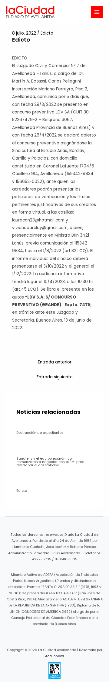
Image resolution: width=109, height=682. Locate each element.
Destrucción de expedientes (39, 432)
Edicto (47, 33)
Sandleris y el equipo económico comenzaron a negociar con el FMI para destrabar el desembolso (50, 462)
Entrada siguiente (55, 377)
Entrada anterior (54, 362)
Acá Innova (54, 656)
